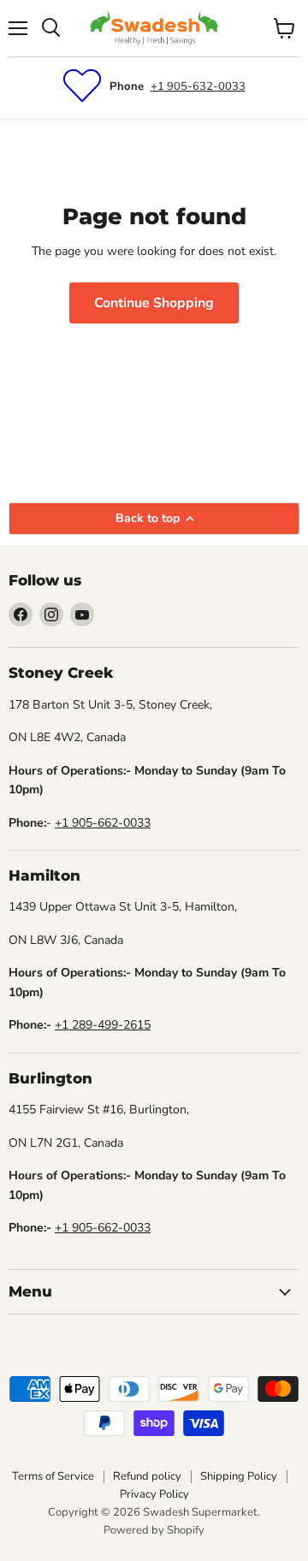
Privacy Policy (154, 1494)
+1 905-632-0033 (198, 86)
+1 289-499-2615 (103, 1025)
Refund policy (147, 1476)
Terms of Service (53, 1476)
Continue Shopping (154, 303)
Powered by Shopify (154, 1530)
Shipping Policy (238, 1476)
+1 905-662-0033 (103, 823)
